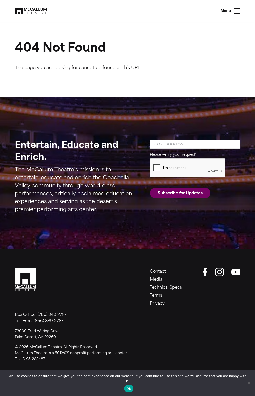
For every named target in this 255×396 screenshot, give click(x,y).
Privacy (157, 304)
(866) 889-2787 (49, 321)
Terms (156, 296)
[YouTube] (235, 272)
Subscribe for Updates (180, 193)
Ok (129, 389)
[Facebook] (205, 272)
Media (156, 280)
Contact (158, 272)
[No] (248, 382)
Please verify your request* (173, 155)
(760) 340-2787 (52, 315)
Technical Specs (166, 288)
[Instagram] (219, 272)
